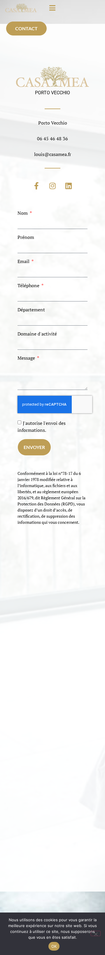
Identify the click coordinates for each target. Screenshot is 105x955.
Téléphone (29, 285)
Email (24, 261)
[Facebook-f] (36, 186)
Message (27, 358)
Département (31, 309)
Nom (23, 213)
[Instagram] (52, 186)
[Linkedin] (68, 186)
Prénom (26, 237)
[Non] (96, 933)
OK (54, 946)
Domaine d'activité (37, 333)
